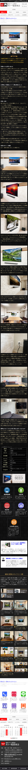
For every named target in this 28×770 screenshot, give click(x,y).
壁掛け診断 (24, 4)
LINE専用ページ (7, 761)
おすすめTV (3, 14)
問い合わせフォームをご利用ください (12, 758)
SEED (17, 12)
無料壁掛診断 (14, 768)
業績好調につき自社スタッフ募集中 (14, 558)
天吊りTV (10, 14)
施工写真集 (4, 768)
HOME (14, 9)
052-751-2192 (7, 756)
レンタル (17, 14)
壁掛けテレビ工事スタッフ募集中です (13, 749)
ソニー (11, 458)
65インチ (12, 460)
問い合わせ (24, 6)
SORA (24, 12)
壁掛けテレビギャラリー (11, 18)
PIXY (10, 12)
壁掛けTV (3, 12)
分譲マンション (13, 452)
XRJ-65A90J (13, 462)
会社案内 (24, 14)
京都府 (11, 450)
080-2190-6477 (10, 754)
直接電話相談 (23, 768)
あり (11, 466)
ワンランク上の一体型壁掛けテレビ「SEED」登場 (18, 543)
